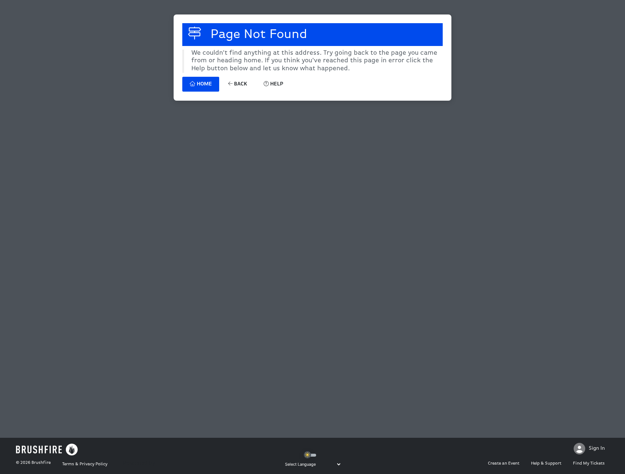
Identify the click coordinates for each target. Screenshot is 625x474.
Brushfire (41, 463)
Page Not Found (257, 34)
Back (240, 84)
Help (276, 84)
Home (203, 84)
